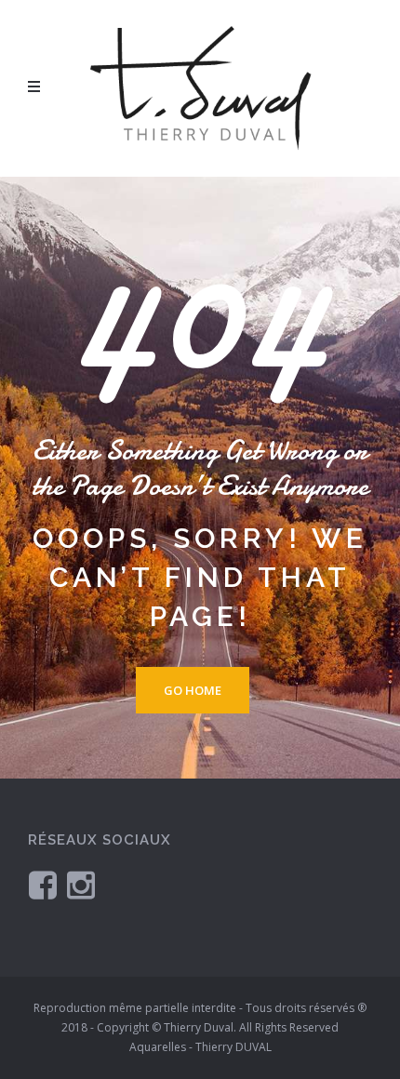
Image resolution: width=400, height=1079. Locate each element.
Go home (192, 690)
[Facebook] (43, 884)
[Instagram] (81, 884)
